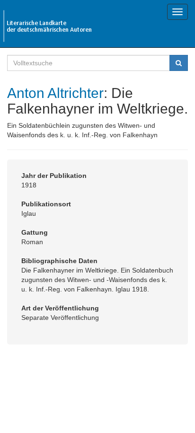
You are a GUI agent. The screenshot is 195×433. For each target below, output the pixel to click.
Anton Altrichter (55, 93)
